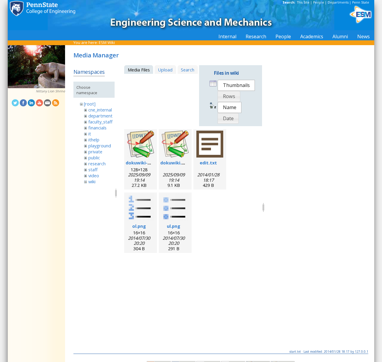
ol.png (139, 226)
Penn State (360, 2)
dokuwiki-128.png (145, 163)
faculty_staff (100, 122)
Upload (165, 70)
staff (93, 169)
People (318, 2)
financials (97, 128)
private (95, 152)
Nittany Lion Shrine (50, 91)
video (93, 175)
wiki (92, 181)
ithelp (93, 140)
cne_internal (100, 110)
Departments (338, 2)
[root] (90, 104)
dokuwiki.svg (174, 163)
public (94, 158)
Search (187, 70)
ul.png (173, 226)
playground (99, 146)
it (89, 134)
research (97, 164)
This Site (303, 2)
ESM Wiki (107, 42)
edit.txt (208, 163)
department (100, 116)
